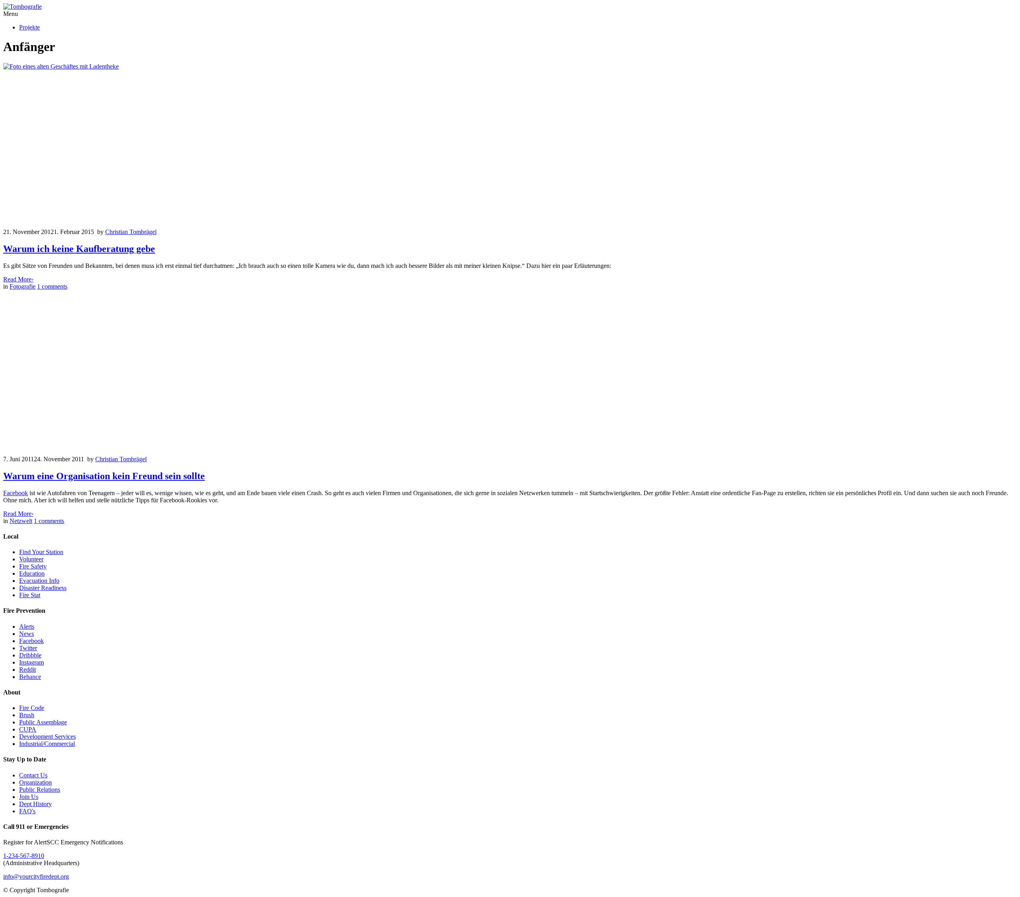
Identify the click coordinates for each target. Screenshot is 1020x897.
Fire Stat (29, 595)
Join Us (28, 796)
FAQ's (27, 811)
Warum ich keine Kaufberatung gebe (79, 249)
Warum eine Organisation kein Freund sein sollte (104, 476)
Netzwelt (21, 520)
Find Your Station (41, 552)
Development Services (47, 736)
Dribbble (30, 655)
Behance (30, 676)
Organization (35, 782)
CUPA (27, 729)
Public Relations (39, 789)
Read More (18, 279)
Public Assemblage (43, 722)
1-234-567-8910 (23, 855)
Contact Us (33, 775)
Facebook (15, 493)
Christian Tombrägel (131, 231)
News (26, 633)
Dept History (35, 804)
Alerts (26, 626)
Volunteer (31, 559)
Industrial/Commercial (47, 743)
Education (32, 573)
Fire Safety (33, 566)
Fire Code (31, 707)
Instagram (31, 662)
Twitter (28, 648)
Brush (26, 715)
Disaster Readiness (43, 587)
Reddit (27, 669)
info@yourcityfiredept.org (36, 876)
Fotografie (22, 286)
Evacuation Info (39, 580)
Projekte (29, 27)
